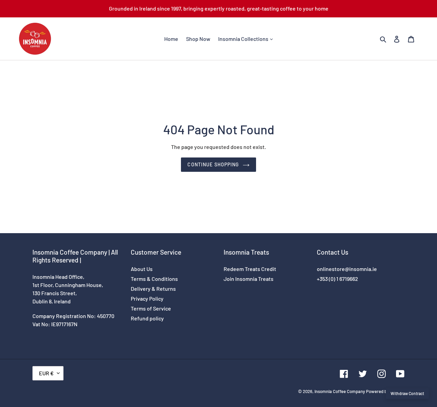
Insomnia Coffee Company (339, 391)
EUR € (46, 373)
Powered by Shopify (385, 391)
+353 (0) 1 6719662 (337, 278)
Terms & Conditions (154, 278)
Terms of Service (151, 308)
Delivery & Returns (153, 288)
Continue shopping (213, 164)
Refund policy (147, 318)
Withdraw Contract (407, 393)
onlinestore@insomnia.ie (347, 269)
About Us (142, 269)
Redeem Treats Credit (250, 269)
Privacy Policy (147, 298)
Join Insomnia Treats (248, 278)
